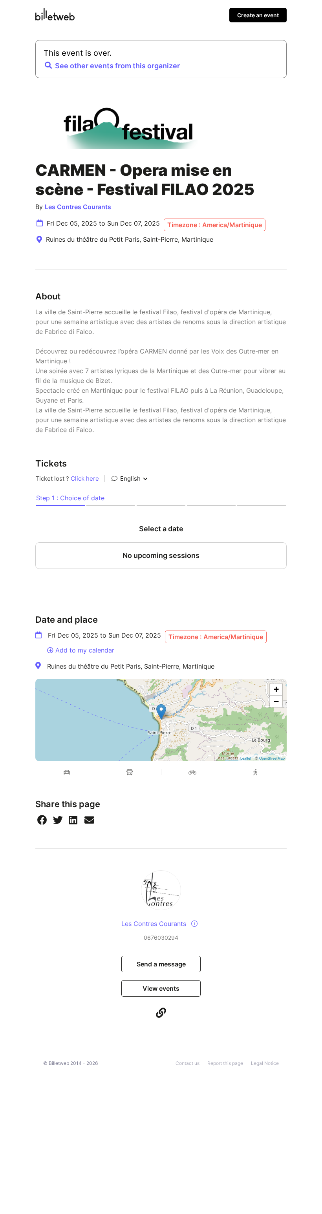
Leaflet (245, 758)
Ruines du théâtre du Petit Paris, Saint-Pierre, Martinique (130, 666)
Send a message (161, 964)
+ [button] (276, 689)
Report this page (225, 1063)
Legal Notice (265, 1063)
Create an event (258, 15)
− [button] (276, 701)
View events (161, 988)
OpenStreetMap (272, 758)
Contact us (187, 1063)
